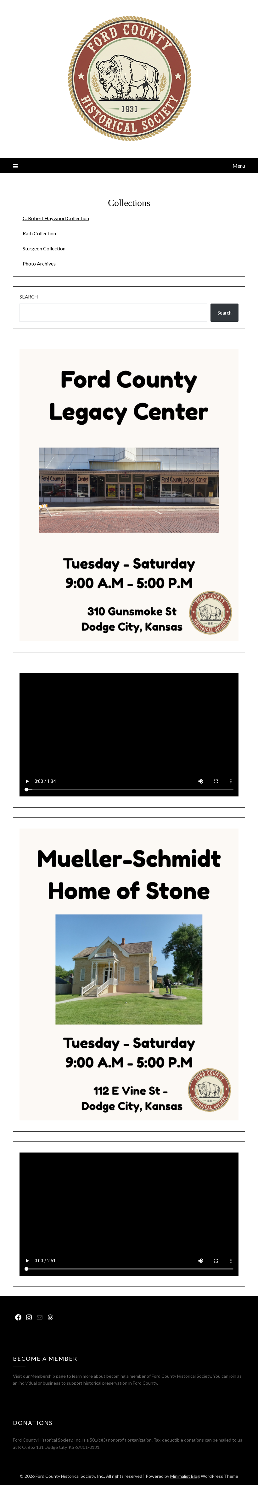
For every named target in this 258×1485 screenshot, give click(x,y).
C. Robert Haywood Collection (56, 218)
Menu (239, 166)
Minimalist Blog (185, 1476)
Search (29, 296)
